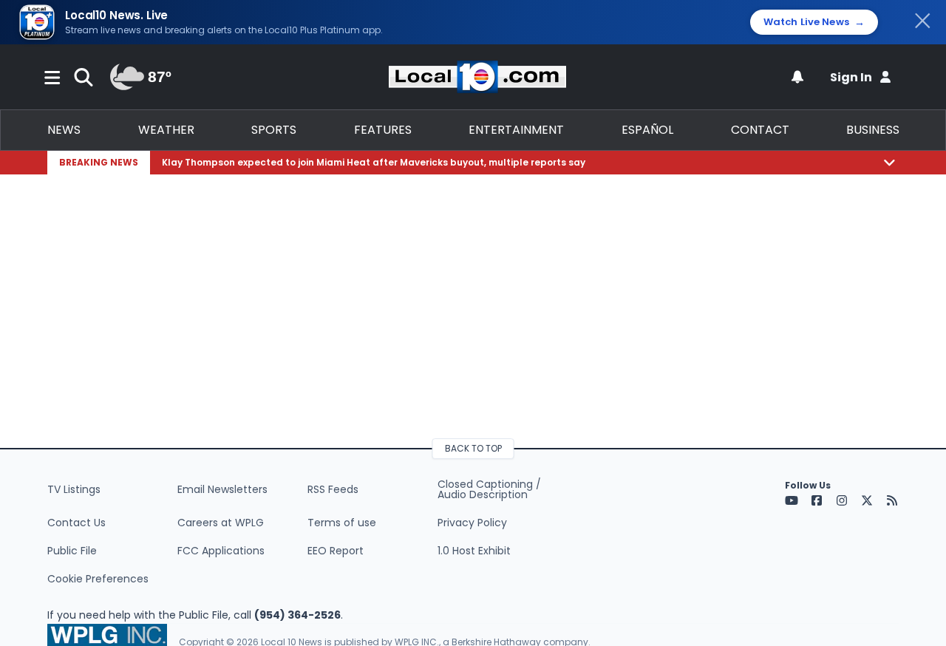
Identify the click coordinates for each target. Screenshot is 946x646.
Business (872, 129)
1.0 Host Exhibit (474, 550)
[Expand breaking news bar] (889, 162)
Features (383, 129)
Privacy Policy (472, 522)
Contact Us (76, 522)
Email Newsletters (222, 489)
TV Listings (74, 489)
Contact (760, 129)
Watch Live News (814, 22)
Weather (166, 129)
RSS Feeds (332, 489)
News (64, 129)
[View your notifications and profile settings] (797, 77)
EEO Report (335, 550)
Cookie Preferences (98, 579)
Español (647, 129)
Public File (72, 550)
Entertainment (516, 129)
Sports (273, 129)
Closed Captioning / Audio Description (489, 489)
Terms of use (341, 522)
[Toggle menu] (52, 77)
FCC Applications (221, 550)
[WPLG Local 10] (477, 77)
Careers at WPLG (220, 522)
